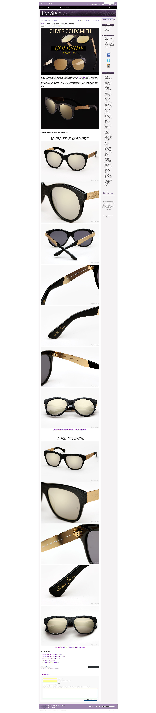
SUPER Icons (108, 37)
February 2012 (108, 147)
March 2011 (107, 159)
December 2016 (108, 92)
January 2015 (108, 115)
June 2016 (107, 98)
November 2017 (108, 82)
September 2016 (108, 94)
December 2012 (108, 136)
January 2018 (108, 81)
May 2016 (107, 99)
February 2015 (108, 114)
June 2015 (107, 109)
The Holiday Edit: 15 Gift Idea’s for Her (50, 658)
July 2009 (107, 182)
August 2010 (107, 168)
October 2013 (108, 126)
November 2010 (108, 164)
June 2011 (107, 155)
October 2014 (108, 117)
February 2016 (108, 103)
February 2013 (108, 135)
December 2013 (108, 124)
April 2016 (107, 100)
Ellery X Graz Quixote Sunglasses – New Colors (88, 20)
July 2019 (107, 75)
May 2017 (107, 86)
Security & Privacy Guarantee (112, 710)
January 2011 (108, 161)
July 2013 (107, 128)
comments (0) (58, 25)
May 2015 (107, 110)
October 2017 (108, 83)
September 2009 (108, 180)
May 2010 (107, 171)
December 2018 (108, 78)
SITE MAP (64, 710)
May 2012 (107, 143)
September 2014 (108, 119)
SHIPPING (50, 710)
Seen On (107, 29)
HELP (40, 710)
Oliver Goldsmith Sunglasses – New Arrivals (51, 654)
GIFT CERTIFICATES (57, 710)
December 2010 (108, 163)
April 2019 (107, 77)
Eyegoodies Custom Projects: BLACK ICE (109, 41)
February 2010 (108, 174)
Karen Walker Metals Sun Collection (50, 20)
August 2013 (107, 127)
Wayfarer (57, 668)
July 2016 (107, 97)
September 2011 (108, 152)
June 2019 (107, 76)
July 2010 (107, 169)
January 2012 (108, 148)
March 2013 (107, 133)
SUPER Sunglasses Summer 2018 (109, 46)
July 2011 (107, 154)
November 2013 (108, 125)
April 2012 (107, 144)
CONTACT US (44, 710)
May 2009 (107, 185)
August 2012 (107, 139)
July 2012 (107, 141)
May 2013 (107, 131)
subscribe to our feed (109, 192)
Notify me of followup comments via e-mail (52, 685)
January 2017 (108, 90)
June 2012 (107, 142)
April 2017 (107, 87)
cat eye (45, 668)
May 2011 (107, 157)
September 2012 (108, 138)
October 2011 (108, 150)
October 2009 (108, 179)
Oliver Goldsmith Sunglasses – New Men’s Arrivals (53, 656)
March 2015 (107, 113)
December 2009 (108, 176)
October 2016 (108, 93)
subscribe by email (108, 193)
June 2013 (107, 130)
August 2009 (107, 181)
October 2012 (108, 137)
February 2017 (108, 89)
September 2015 (108, 106)
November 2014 (108, 116)
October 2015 (108, 105)
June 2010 (107, 170)
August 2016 (107, 95)
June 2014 (107, 121)
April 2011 (107, 158)
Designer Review (109, 26)
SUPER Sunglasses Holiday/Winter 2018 (109, 44)
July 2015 (107, 108)
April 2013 (107, 132)
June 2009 (107, 183)
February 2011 (108, 160)
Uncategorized (108, 30)
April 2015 (107, 111)
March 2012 (107, 146)
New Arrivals (52, 26)
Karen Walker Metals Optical (48, 660)
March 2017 (107, 88)
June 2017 (107, 84)
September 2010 (108, 166)
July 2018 (107, 79)
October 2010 (108, 165)
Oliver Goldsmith (81, 77)
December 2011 (108, 149)
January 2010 (108, 175)
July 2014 (107, 120)
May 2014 (107, 122)
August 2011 (107, 153)
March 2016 (107, 101)
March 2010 (107, 172)
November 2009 (108, 177)
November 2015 (108, 104)
